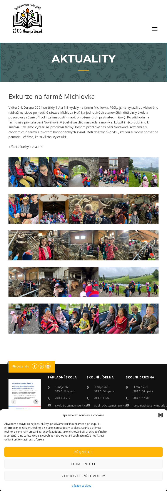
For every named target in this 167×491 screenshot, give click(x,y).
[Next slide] (35, 401)
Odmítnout (83, 464)
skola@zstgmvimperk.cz (71, 405)
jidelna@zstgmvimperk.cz (111, 405)
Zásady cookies (81, 486)
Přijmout (83, 452)
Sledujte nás (20, 366)
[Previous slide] (13, 401)
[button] (160, 415)
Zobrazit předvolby (83, 476)
